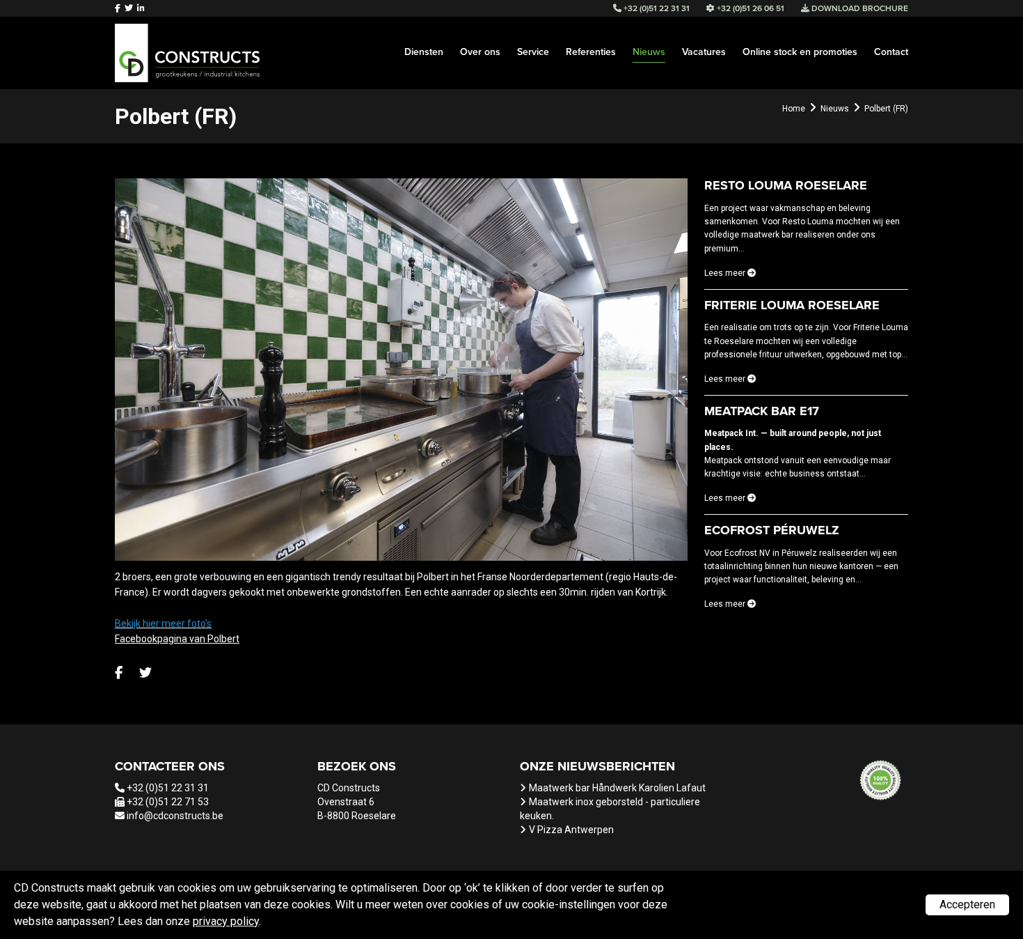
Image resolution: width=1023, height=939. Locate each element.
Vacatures (704, 52)
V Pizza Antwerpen (571, 829)
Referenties (591, 52)
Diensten (423, 52)
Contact (891, 52)
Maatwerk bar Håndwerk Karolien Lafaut (617, 787)
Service (533, 52)
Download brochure (858, 8)
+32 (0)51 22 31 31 (168, 787)
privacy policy (226, 921)
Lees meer (725, 273)
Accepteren (967, 904)
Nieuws (649, 52)
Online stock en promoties (800, 52)
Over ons (480, 52)
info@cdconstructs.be (175, 815)
